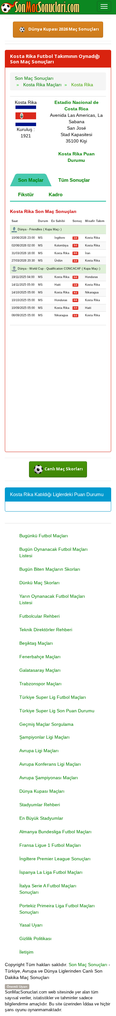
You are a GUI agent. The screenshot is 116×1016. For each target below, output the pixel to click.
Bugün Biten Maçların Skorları (49, 569)
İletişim (26, 952)
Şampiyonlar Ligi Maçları (44, 737)
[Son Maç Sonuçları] (40, 7)
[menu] (104, 6)
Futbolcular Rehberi (39, 616)
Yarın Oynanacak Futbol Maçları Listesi (52, 599)
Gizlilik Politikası (35, 938)
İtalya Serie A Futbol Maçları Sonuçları (47, 889)
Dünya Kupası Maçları (41, 791)
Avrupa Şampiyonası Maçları (48, 777)
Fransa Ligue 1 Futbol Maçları (50, 845)
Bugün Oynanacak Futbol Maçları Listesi (53, 552)
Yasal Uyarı (31, 925)
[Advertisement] (58, 389)
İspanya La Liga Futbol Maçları (50, 872)
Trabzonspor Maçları (40, 683)
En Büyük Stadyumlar (41, 818)
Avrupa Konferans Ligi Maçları (50, 764)
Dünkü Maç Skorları (39, 582)
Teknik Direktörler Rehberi (45, 629)
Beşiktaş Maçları (36, 643)
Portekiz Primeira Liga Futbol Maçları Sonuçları (57, 909)
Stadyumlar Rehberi (39, 804)
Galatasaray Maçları (40, 670)
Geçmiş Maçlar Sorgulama (46, 724)
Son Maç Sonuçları (88, 964)
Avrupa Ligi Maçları (39, 750)
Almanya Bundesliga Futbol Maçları (55, 831)
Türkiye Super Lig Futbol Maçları (52, 697)
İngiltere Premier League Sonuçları (55, 858)
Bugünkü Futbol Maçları (43, 535)
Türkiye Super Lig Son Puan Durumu (56, 710)
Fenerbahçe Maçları (40, 656)
